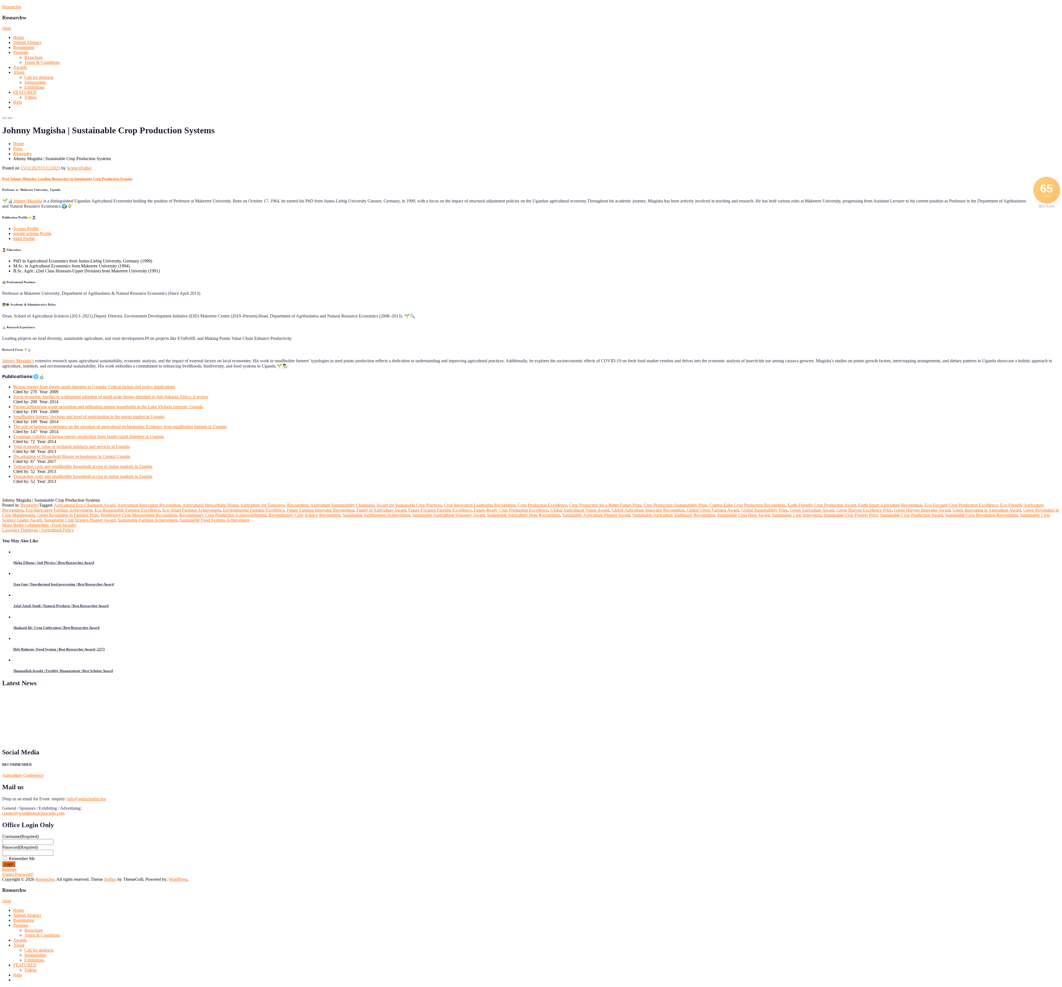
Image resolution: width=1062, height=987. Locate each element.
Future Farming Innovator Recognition (320, 510)
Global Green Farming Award (713, 510)
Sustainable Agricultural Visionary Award (448, 515)
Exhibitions (34, 87)
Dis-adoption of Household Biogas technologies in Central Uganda (71, 456)
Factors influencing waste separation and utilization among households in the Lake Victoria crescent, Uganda (108, 406)
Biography (22, 153)
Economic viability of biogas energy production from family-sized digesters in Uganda (88, 436)
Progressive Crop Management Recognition (139, 515)
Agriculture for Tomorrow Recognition (274, 505)
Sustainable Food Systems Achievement (214, 520)
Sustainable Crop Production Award (911, 515)
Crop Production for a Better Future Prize (605, 505)
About (18, 72)
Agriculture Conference (22, 775)
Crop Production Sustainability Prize (675, 505)
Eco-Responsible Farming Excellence (127, 510)
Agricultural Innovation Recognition (149, 505)
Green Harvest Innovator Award (922, 510)
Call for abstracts (39, 77)
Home (18, 37)
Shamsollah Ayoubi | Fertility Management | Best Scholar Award (63, 671)
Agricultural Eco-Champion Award (84, 505)
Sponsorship (35, 82)
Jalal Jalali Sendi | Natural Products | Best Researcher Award (60, 606)
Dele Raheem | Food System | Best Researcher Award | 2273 (59, 649)
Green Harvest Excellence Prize (864, 510)
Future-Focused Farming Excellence (440, 510)
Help (17, 102)
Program (20, 52)
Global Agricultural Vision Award (579, 510)
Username (20, 836)
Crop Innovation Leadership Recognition (480, 505)
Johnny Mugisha (27, 201)
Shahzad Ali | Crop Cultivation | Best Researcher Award (56, 628)
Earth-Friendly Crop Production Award (822, 505)
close (6, 28)
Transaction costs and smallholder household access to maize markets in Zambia (82, 466)
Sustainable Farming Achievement (148, 520)
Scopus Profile (26, 228)
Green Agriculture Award (812, 510)
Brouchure (33, 57)
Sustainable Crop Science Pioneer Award (80, 520)
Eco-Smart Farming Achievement (191, 510)
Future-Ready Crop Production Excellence (511, 510)
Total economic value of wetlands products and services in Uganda (71, 446)
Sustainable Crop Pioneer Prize (851, 515)
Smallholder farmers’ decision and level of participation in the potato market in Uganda (88, 416)
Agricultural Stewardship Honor (210, 505)
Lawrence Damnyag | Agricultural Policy (38, 530)
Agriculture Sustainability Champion (342, 505)
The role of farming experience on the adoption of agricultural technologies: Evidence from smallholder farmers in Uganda (120, 426)
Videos (30, 97)
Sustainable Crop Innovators (796, 515)
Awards (20, 67)
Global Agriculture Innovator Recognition (647, 510)
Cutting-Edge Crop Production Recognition (747, 505)
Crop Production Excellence (542, 505)
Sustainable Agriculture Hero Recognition (523, 515)
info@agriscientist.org (86, 798)
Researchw (12, 6)
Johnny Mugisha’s (18, 360)
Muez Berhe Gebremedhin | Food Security (39, 525)
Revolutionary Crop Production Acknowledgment (222, 515)
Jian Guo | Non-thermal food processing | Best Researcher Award (63, 584)
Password (20, 847)
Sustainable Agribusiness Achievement (376, 515)
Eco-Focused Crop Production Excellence (961, 505)
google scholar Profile (32, 233)
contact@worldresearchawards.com (33, 813)
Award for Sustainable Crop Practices (409, 505)
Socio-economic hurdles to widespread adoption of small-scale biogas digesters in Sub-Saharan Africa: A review (111, 396)
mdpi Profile (24, 238)
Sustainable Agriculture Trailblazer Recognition (673, 515)
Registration (23, 47)
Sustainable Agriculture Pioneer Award (596, 515)
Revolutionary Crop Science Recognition (304, 515)
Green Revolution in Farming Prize (67, 515)
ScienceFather (79, 168)
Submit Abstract (27, 42)
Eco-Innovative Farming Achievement (59, 510)
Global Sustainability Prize (764, 510)
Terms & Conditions (42, 62)
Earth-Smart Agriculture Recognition (890, 505)
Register (9, 869)
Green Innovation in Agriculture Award (986, 510)
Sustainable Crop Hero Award (743, 515)
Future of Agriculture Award (381, 510)
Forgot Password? (18, 874)
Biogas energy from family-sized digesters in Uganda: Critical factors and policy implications (94, 386)
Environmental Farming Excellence (254, 510)
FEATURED (25, 92)
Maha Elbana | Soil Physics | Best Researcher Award (53, 563)
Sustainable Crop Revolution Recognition (981, 515)
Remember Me (22, 858)
